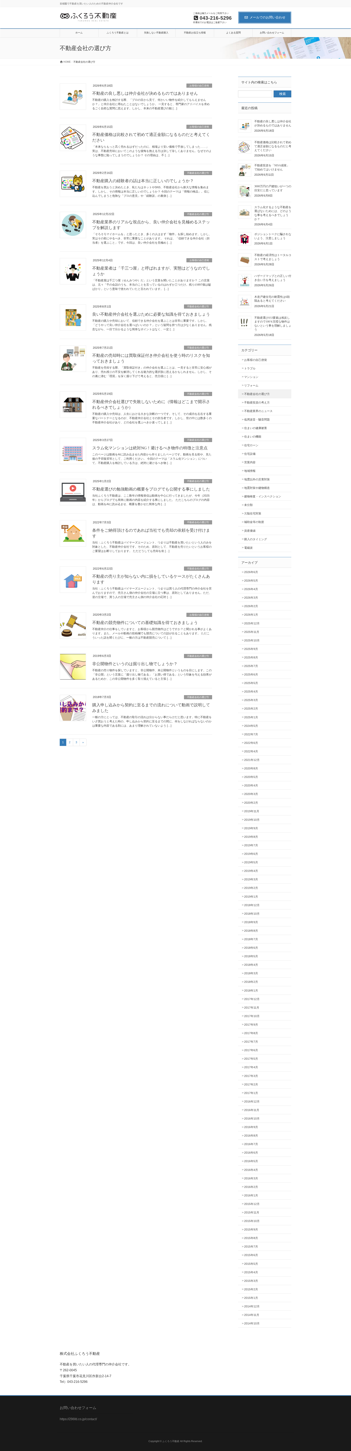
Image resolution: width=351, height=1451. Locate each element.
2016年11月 (251, 1110)
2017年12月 (252, 999)
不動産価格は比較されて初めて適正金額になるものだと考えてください (272, 146)
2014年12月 (252, 1306)
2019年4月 (251, 870)
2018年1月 (251, 990)
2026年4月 (251, 589)
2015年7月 (251, 1246)
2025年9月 (251, 649)
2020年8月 (251, 768)
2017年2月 (251, 1084)
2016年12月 (252, 1101)
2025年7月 (251, 666)
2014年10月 (252, 1323)
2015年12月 (252, 1204)
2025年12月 (252, 623)
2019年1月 (251, 896)
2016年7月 (251, 1144)
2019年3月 (251, 879)
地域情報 (250, 470)
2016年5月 (251, 1161)
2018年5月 (251, 956)
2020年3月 (251, 794)
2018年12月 (252, 905)
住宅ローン (251, 445)
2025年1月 (251, 717)
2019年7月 (251, 845)
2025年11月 (251, 632)
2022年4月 (251, 751)
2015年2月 (251, 1289)
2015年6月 (251, 1255)
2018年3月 (251, 973)
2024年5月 (251, 725)
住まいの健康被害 (255, 428)
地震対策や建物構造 (257, 487)
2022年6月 (251, 742)
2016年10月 (252, 1118)
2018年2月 (251, 981)
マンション (251, 377)
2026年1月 (251, 614)
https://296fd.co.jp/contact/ (78, 1419)
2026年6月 (251, 572)
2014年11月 (251, 1315)
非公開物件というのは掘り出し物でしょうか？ (135, 664)
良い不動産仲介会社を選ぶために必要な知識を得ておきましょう (151, 314)
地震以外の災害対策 (257, 479)
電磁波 (248, 547)
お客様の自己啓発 (199, 85)
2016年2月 (251, 1187)
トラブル (250, 368)
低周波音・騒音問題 (257, 419)
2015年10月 (252, 1221)
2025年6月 (251, 674)
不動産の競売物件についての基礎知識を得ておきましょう (145, 622)
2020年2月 (251, 802)
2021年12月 (252, 760)
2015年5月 (251, 1263)
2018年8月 (251, 930)
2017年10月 (252, 1016)
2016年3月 (251, 1178)
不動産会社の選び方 (198, 173)
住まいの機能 (252, 436)
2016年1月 (251, 1195)
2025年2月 (251, 708)
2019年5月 (251, 862)
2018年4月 (251, 964)
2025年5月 (251, 683)
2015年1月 (251, 1297)
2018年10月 (252, 913)
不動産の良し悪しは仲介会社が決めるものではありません (145, 93)
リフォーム (251, 385)
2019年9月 (251, 828)
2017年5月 (251, 1058)
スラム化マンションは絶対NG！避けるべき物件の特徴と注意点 (150, 448)
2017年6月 (251, 1050)
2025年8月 (251, 657)
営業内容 (250, 462)
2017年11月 (251, 1007)
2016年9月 (251, 1127)
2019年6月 (251, 853)
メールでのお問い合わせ (267, 17)
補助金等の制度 (254, 522)
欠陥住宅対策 (252, 513)
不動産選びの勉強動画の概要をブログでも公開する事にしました (151, 489)
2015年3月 (251, 1280)
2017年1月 (251, 1093)
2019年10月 (252, 819)
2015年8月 (251, 1238)
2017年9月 (251, 1024)
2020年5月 (251, 777)
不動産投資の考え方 (257, 402)
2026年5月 (251, 580)
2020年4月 (251, 785)
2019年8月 (251, 836)
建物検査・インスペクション (262, 496)
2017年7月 (251, 1041)
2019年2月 (251, 888)
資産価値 (250, 530)
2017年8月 (251, 1033)
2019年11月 (251, 811)
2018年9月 (251, 922)
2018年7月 (251, 939)
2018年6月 (251, 947)
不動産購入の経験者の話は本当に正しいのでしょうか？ (143, 181)
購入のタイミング (255, 539)
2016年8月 (251, 1135)
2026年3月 (251, 597)
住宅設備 (250, 453)
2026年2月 (251, 606)
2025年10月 (252, 640)
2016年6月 (251, 1152)
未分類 (248, 505)
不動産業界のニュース (258, 411)
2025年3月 (251, 700)
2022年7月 (251, 734)
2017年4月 (251, 1067)
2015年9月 (251, 1229)
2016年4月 (251, 1169)
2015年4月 (251, 1272)
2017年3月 (251, 1076)
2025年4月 (251, 691)
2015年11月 (251, 1212)
